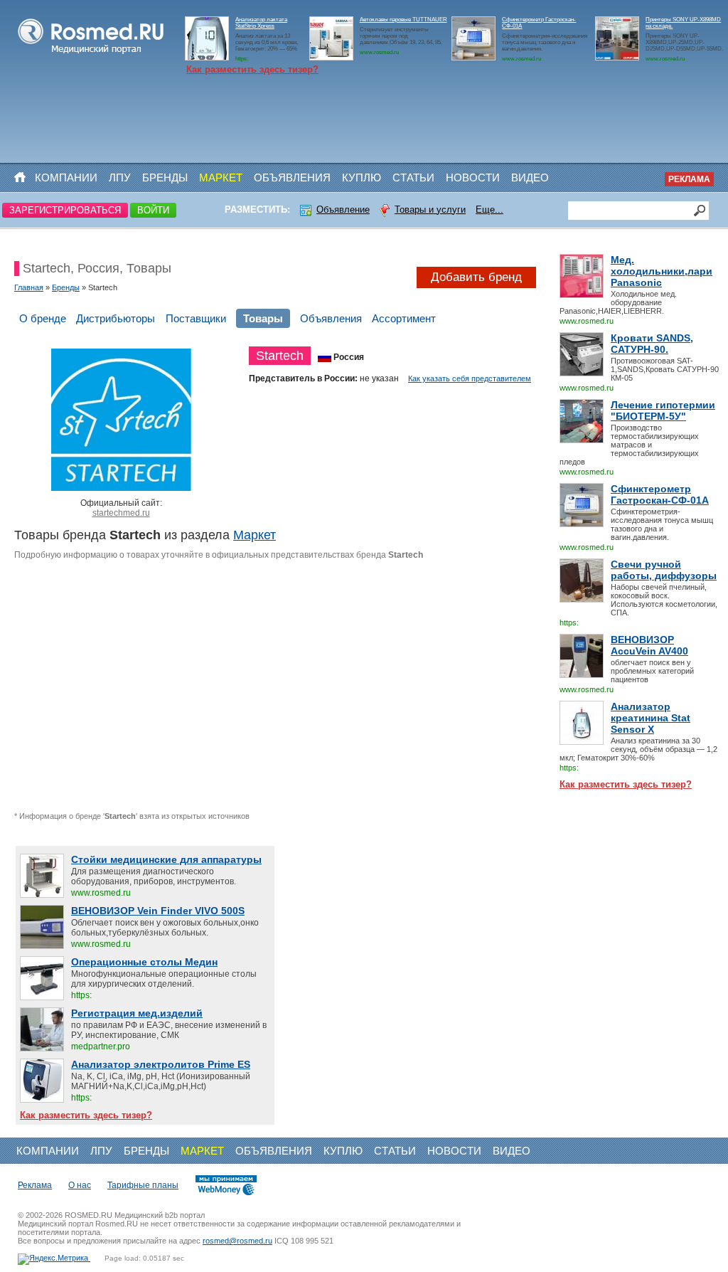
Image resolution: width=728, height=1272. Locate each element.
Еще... (489, 209)
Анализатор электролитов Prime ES (160, 1064)
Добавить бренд (476, 277)
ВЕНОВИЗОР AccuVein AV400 (649, 645)
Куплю (361, 177)
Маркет (220, 177)
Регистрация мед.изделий (137, 1013)
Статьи (413, 177)
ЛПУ (120, 177)
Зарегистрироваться (65, 210)
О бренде (42, 318)
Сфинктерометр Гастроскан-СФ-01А (660, 494)
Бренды (165, 177)
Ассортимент (404, 318)
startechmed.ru (121, 513)
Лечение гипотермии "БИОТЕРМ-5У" (663, 410)
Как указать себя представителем (469, 378)
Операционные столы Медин (144, 962)
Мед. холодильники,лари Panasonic (661, 271)
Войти (153, 210)
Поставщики (196, 318)
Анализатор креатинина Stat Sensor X (650, 718)
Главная (28, 287)
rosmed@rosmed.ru (237, 1240)
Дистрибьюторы (115, 318)
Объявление (343, 209)
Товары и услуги (430, 209)
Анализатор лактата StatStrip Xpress (261, 22)
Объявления (292, 177)
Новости (473, 177)
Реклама (689, 179)
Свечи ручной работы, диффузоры (664, 569)
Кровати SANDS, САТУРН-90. (652, 343)
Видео (530, 177)
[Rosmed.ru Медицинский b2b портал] (91, 54)
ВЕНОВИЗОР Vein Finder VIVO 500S (158, 910)
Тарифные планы (142, 1185)
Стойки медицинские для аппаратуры (166, 859)
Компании (66, 177)
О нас (79, 1185)
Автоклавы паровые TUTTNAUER (403, 19)
